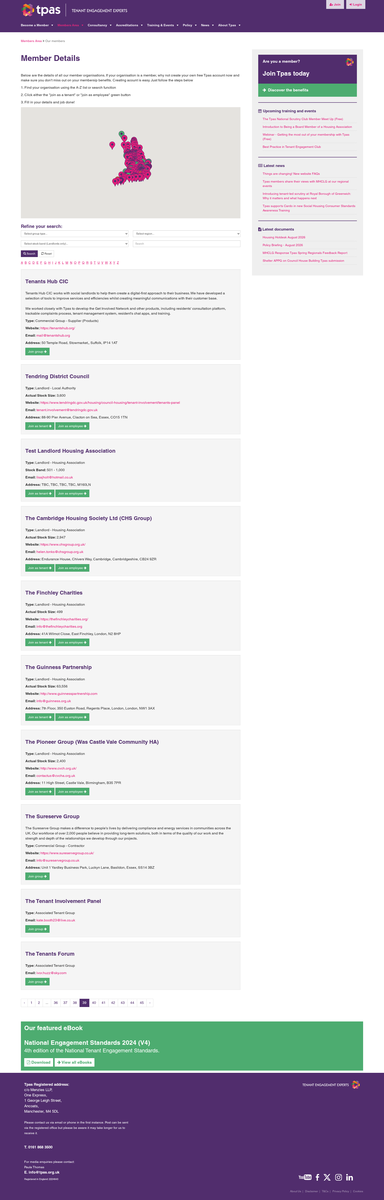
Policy (190, 26)
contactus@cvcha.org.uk (55, 776)
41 (104, 1003)
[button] (115, 182)
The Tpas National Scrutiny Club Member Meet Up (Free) (303, 119)
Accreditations (130, 26)
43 (123, 1003)
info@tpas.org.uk (44, 1172)
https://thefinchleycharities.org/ (64, 619)
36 (56, 1003)
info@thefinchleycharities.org (59, 626)
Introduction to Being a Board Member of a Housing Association (307, 127)
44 (132, 1003)
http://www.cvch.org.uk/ (58, 768)
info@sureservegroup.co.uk (57, 860)
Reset (48, 253)
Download (40, 1062)
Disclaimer (311, 1191)
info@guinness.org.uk (53, 701)
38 (75, 1003)
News (208, 26)
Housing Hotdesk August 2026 (284, 237)
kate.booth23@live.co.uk (55, 920)
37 (65, 1003)
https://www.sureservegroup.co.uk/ (67, 853)
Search (30, 253)
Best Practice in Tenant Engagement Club (292, 147)
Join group (36, 351)
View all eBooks (76, 1062)
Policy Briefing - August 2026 (283, 245)
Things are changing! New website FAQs (291, 173)
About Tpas (229, 26)
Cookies (358, 1191)
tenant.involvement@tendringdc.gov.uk (67, 410)
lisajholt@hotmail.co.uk (54, 477)
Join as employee (71, 426)
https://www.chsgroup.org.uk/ (62, 544)
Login (357, 4)
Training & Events (163, 26)
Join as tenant (38, 426)
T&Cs (325, 1191)
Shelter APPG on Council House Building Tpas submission (303, 260)
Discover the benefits (288, 90)
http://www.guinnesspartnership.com (68, 693)
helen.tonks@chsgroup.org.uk (59, 552)
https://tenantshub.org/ (57, 328)
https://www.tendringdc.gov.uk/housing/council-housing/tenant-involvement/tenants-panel (110, 402)
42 (113, 1003)
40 (94, 1003)
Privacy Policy (340, 1191)
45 (142, 1003)
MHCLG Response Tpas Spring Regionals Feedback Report (305, 253)
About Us (295, 1191)
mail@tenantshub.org (53, 335)
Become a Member (37, 26)
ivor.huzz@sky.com (51, 973)
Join (337, 4)
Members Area (71, 26)
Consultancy (100, 26)
